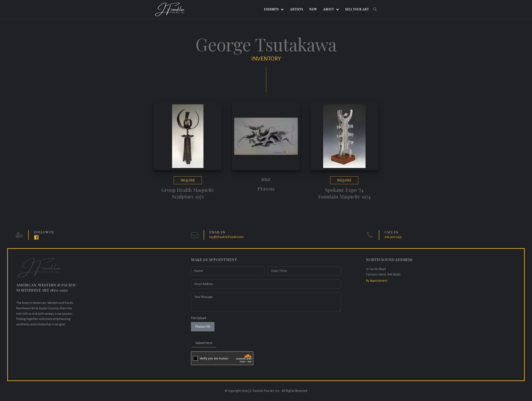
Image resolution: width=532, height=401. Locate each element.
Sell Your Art (357, 9)
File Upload (198, 318)
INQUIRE (188, 180)
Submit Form (203, 343)
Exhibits (271, 9)
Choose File (202, 326)
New (313, 9)
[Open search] (375, 9)
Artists (296, 9)
